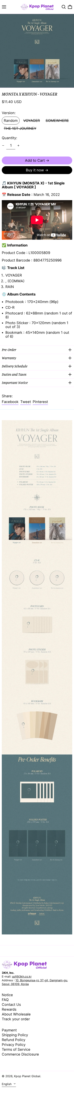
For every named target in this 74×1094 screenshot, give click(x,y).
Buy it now (35, 170)
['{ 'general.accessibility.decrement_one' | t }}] (3, 145)
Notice (7, 995)
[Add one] (18, 145)
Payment (9, 1030)
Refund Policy (13, 1040)
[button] (63, 7)
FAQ (5, 1000)
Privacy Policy (14, 1044)
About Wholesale (16, 1014)
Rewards (9, 1009)
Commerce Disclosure (20, 1054)
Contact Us (11, 1004)
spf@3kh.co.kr (22, 976)
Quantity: (9, 138)
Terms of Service (16, 1049)
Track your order (16, 1019)
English (7, 1084)
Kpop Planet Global (27, 1076)
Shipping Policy (15, 1035)
